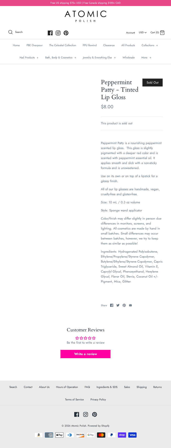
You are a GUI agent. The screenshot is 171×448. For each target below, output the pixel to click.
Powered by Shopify (98, 426)
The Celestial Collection (62, 45)
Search (13, 387)
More (146, 57)
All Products (128, 45)
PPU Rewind (90, 45)
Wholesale (129, 57)
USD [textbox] (143, 31)
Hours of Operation (67, 387)
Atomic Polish (78, 426)
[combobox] (143, 31)
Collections (150, 45)
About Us (44, 387)
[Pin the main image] (124, 305)
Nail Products (29, 57)
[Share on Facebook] (111, 305)
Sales (127, 387)
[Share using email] (130, 305)
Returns (157, 387)
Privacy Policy (98, 399)
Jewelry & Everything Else (99, 57)
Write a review (85, 354)
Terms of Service (74, 399)
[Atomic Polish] (85, 12)
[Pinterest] (66, 33)
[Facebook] (50, 33)
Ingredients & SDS (107, 387)
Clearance (109, 45)
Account (130, 33)
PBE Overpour (34, 45)
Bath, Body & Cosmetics (60, 57)
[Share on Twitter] (117, 305)
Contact (28, 387)
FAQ (87, 387)
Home (16, 45)
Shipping (142, 387)
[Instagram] (58, 33)
